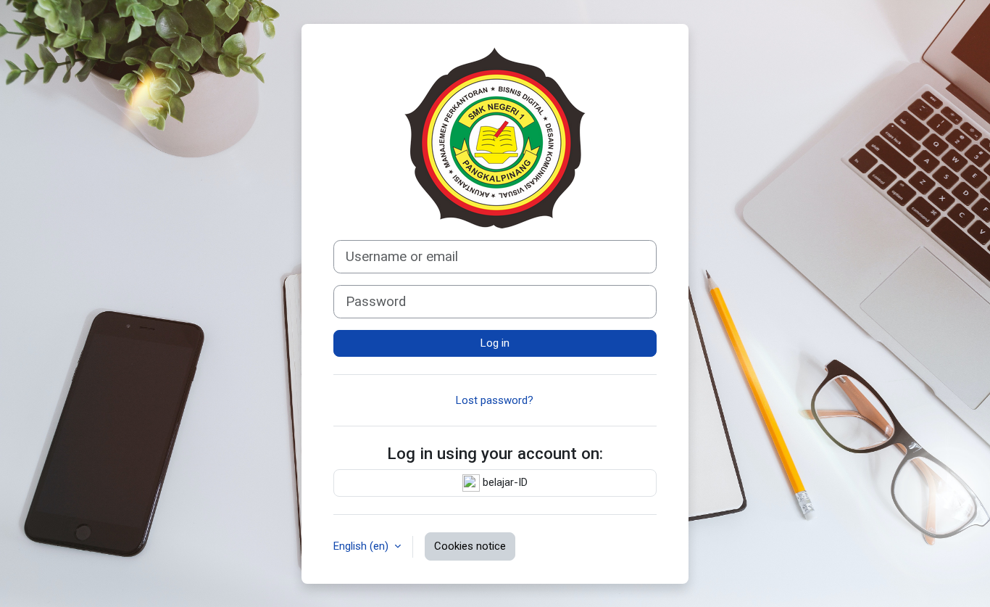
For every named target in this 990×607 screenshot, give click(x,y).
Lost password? (494, 400)
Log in (495, 343)
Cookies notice (470, 546)
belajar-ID (504, 482)
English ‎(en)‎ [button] (362, 546)
